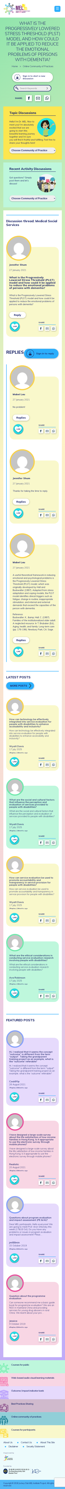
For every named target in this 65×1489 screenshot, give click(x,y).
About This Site (47, 1442)
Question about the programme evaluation (27, 1297)
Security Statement (35, 1446)
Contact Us (26, 1442)
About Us (7, 1442)
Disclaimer (13, 1446)
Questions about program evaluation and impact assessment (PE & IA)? (30, 1218)
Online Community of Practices (38, 66)
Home (15, 66)
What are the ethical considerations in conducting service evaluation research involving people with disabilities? (31, 957)
